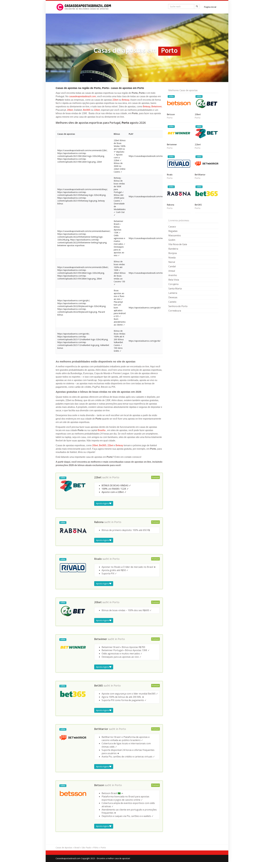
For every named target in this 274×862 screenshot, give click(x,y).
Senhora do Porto (178, 306)
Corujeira (173, 284)
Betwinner (156, 106)
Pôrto (95, 847)
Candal (172, 266)
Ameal (171, 270)
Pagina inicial (210, 7)
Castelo (172, 301)
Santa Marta (175, 288)
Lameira (172, 293)
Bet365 (86, 110)
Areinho (172, 275)
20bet (70, 110)
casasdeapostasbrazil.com (82, 96)
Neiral (171, 262)
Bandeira (173, 248)
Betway (125, 100)
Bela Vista (173, 279)
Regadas (173, 231)
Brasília (101, 430)
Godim (171, 239)
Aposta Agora (102, 503)
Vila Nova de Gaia (177, 244)
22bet (115, 100)
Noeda (172, 257)
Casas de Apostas (64, 847)
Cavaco (172, 226)
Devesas (172, 297)
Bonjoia (172, 253)
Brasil (76, 847)
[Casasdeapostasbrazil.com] (84, 7)
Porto (115, 477)
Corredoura (174, 310)
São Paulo (86, 847)
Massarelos (174, 235)
